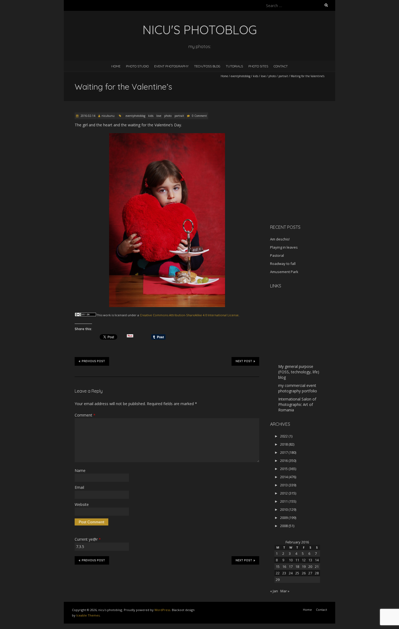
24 (291, 573)
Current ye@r (88, 539)
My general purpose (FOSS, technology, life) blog (298, 372)
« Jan (274, 591)
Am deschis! (280, 239)
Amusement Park (284, 271)
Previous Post (93, 361)
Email (79, 487)
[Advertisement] (304, 182)
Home (116, 66)
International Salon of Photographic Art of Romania (297, 404)
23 (284, 573)
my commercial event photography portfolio (297, 388)
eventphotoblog (240, 76)
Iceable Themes (88, 615)
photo (272, 76)
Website (82, 504)
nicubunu (108, 116)
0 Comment (199, 116)
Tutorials (234, 66)
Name (80, 470)
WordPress (162, 610)
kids (255, 76)
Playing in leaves (284, 247)
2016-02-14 (87, 116)
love (263, 76)
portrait (283, 76)
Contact (281, 66)
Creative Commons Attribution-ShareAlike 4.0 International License (189, 315)
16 (284, 566)
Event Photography (171, 66)
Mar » (284, 591)
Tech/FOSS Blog (207, 66)
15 (278, 566)
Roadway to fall (283, 263)
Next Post (244, 361)
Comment (85, 415)
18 (297, 566)
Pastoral (277, 255)
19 (304, 566)
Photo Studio (137, 66)
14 (317, 560)
